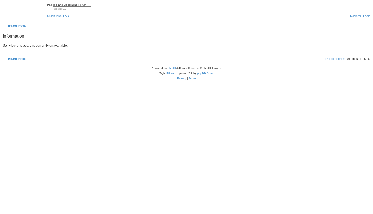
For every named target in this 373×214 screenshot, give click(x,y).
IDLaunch (172, 73)
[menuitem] (66, 16)
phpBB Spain (205, 73)
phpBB (172, 68)
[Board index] (23, 12)
